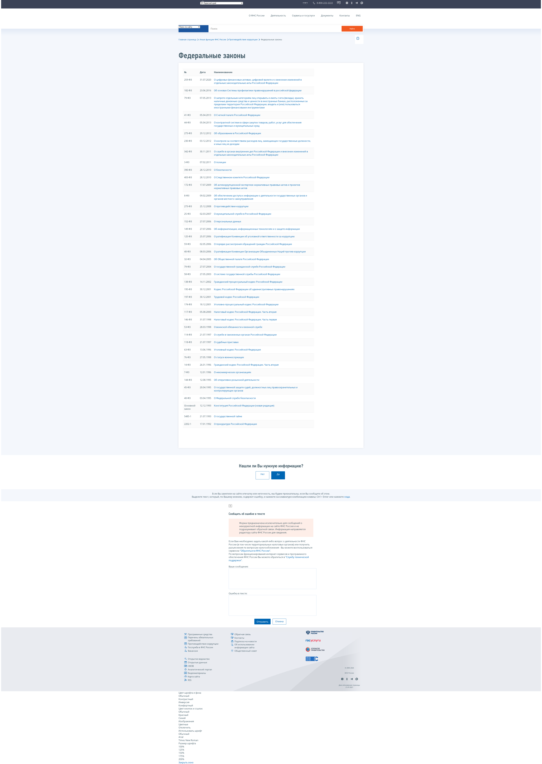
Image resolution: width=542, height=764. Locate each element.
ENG (358, 15)
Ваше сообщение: (238, 566)
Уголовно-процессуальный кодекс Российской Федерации (246, 304)
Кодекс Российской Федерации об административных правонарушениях (254, 289)
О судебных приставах (226, 342)
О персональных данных (227, 221)
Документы (327, 15)
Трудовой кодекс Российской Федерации (236, 296)
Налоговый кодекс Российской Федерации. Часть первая (245, 319)
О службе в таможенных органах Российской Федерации (245, 334)
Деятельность (278, 15)
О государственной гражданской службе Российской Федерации (249, 266)
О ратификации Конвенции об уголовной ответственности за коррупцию (254, 236)
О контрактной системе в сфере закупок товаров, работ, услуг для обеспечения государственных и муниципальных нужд (257, 124)
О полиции (220, 162)
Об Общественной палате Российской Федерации (241, 259)
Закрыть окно (186, 762)
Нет (263, 474)
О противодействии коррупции (231, 206)
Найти (352, 29)
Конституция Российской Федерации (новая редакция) (244, 405)
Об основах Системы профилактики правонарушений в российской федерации (257, 90)
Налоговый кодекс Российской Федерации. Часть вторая (245, 311)
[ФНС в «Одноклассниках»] (352, 3)
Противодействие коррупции (243, 39)
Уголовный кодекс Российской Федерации (237, 349)
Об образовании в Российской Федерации (237, 133)
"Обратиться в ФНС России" (255, 550)
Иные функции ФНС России (213, 39)
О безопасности (223, 169)
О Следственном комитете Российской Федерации (241, 177)
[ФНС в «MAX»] (361, 3)
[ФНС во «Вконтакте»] (347, 3)
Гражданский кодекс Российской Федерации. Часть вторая (246, 364)
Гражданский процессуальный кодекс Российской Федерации (248, 281)
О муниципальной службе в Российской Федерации (242, 213)
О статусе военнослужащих (229, 357)
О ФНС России (257, 15)
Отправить (262, 621)
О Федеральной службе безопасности (235, 398)
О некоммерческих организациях (232, 372)
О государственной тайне (228, 416)
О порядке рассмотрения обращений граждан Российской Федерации (253, 244)
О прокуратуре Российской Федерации (235, 424)
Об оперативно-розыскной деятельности (236, 379)
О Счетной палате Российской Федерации (237, 115)
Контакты (344, 15)
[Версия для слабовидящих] (306, 3)
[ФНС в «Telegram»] (356, 3)
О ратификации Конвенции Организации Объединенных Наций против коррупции (260, 251)
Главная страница (187, 39)
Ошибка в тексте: (238, 593)
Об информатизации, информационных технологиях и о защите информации (257, 229)
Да (278, 474)
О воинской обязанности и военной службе (238, 327)
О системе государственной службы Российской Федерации (247, 274)
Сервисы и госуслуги (303, 15)
